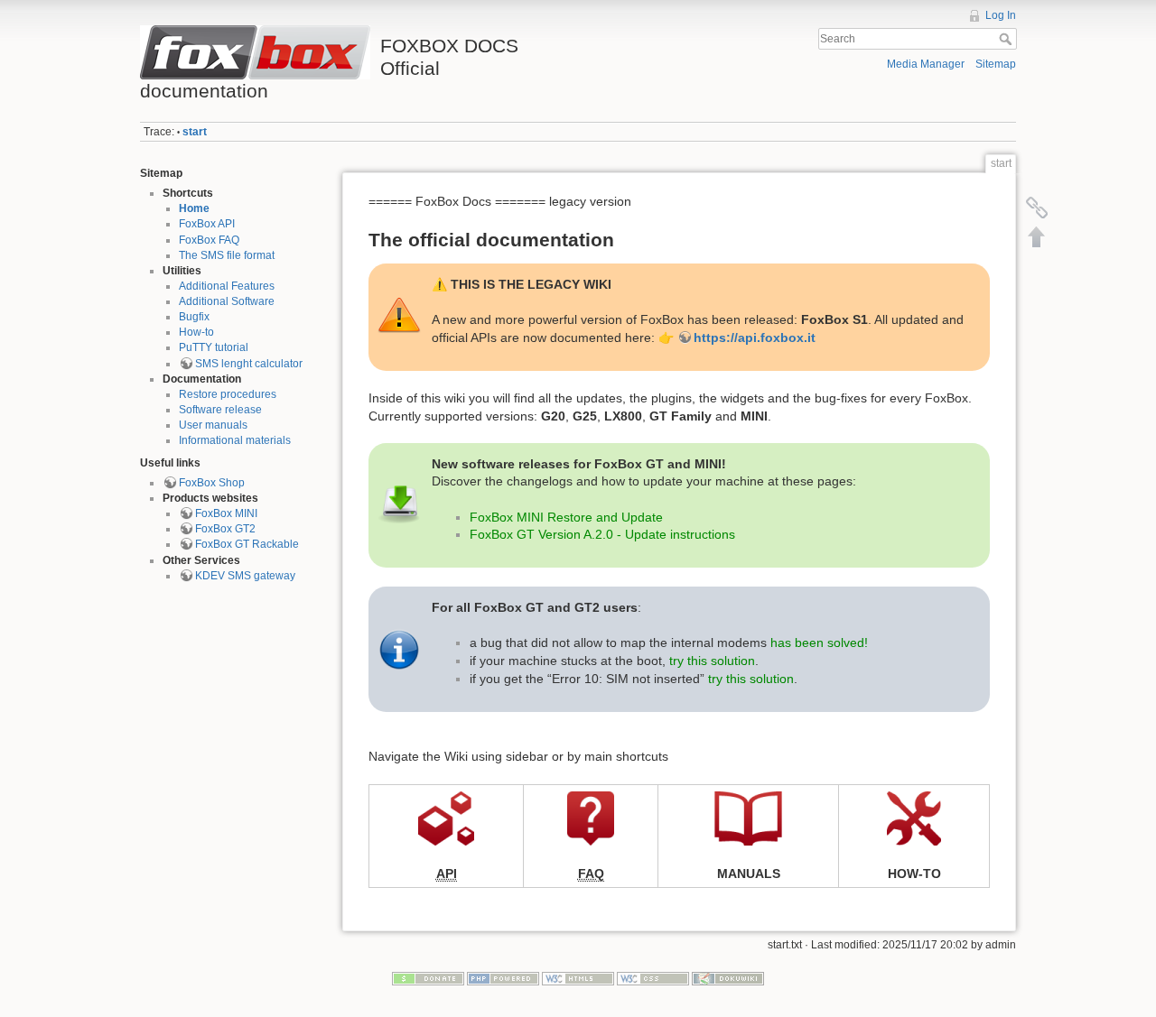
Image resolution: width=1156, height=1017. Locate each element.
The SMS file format (227, 255)
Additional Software (227, 301)
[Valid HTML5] (578, 978)
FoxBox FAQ (209, 240)
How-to (196, 332)
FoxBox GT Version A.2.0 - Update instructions (602, 534)
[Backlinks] (1036, 207)
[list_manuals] (748, 816)
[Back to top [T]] (1036, 236)
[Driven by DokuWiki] (728, 978)
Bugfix (194, 316)
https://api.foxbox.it (755, 337)
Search (1007, 38)
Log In (1000, 15)
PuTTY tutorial (213, 347)
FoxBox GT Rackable (247, 544)
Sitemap (995, 64)
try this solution (712, 660)
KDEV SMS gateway (245, 575)
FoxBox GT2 (225, 528)
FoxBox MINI (226, 513)
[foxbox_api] (446, 816)
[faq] (590, 816)
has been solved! (819, 642)
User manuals (213, 425)
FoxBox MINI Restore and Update (566, 517)
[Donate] (428, 978)
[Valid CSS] (653, 978)
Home (194, 208)
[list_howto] (914, 816)
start (194, 131)
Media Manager (926, 64)
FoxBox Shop (212, 482)
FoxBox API (207, 223)
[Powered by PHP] (503, 978)
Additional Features (227, 286)
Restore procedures (227, 394)
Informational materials (235, 440)
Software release (220, 409)
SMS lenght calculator (249, 363)
